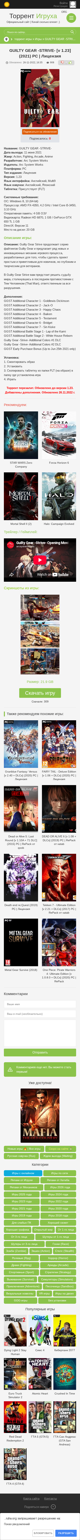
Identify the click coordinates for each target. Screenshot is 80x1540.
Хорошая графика (17, 1229)
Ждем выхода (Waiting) (58, 1155)
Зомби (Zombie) (16, 1250)
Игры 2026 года (60, 1187)
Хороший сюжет (58, 1222)
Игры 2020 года (58, 1208)
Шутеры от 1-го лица (56, 1236)
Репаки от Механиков (23, 1187)
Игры (38, 39)
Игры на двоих (64, 1293)
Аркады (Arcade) (58, 1265)
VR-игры (44, 1293)
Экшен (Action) (40, 1250)
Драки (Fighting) (21, 1265)
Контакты (50, 1498)
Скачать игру (40, 693)
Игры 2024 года (58, 1194)
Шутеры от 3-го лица (24, 1243)
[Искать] (72, 32)
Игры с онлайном (23, 1173)
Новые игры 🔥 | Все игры (24, 1148)
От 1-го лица (66, 1229)
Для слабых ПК (21, 1222)
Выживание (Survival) (20, 1279)
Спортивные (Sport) (21, 1272)
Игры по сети (59, 1173)
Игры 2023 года (22, 1201)
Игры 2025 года (22, 1194)
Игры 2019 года (22, 1215)
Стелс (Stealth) (64, 1250)
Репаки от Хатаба (58, 1180)
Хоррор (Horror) (58, 1258)
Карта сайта (31, 1498)
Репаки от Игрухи (22, 1180)
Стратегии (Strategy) (58, 1272)
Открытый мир (43, 1229)
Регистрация (61, 6)
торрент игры (23, 39)
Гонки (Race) (61, 1243)
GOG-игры (20, 1300)
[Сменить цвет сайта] (7, 4)
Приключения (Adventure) (23, 1286)
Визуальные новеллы (19, 1293)
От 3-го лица (19, 1236)
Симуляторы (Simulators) (57, 1279)
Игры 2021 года (22, 1208)
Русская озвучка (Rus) (21, 1155)
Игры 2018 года (58, 1215)
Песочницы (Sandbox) (60, 1286)
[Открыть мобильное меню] (71, 18)
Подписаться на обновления (40, 131)
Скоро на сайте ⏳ (60, 1148)
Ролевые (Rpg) (21, 1258)
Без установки (57, 1300)
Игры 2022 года (58, 1201)
